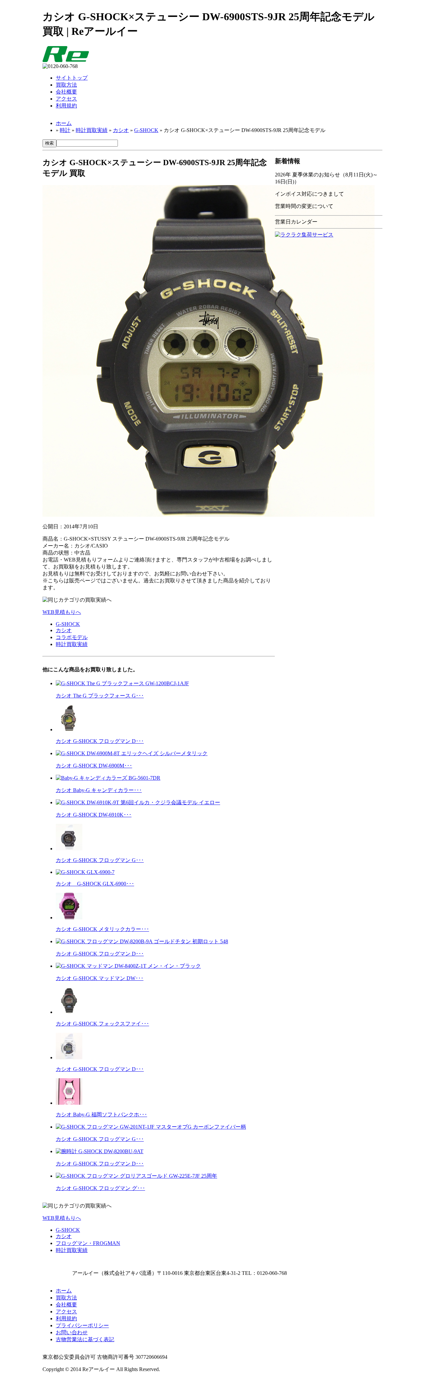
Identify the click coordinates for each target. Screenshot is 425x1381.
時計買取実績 (92, 130)
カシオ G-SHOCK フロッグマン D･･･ (100, 741)
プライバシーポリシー (82, 1325)
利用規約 (66, 105)
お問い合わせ (72, 1332)
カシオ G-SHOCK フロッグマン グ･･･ (100, 1188)
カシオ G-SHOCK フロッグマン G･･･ (100, 860)
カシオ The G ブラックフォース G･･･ (100, 695)
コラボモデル (72, 637)
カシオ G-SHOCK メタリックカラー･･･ (102, 929)
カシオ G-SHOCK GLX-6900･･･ (95, 884)
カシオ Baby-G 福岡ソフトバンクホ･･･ (101, 1114)
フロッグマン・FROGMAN (88, 1243)
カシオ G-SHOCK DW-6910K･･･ (93, 815)
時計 (65, 130)
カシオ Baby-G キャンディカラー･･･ (99, 790)
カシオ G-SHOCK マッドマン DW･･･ (99, 978)
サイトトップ (72, 78)
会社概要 (66, 92)
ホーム (64, 123)
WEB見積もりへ (61, 612)
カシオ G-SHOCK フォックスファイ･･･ (102, 1023)
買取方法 (66, 85)
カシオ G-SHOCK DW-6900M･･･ (94, 765)
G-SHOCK (146, 130)
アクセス (66, 98)
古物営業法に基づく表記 (85, 1339)
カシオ (121, 130)
